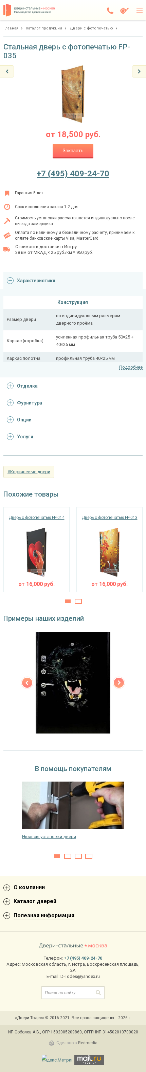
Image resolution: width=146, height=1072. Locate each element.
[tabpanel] (36, 549)
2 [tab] (78, 601)
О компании (29, 887)
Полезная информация (44, 915)
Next (119, 682)
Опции (24, 419)
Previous (27, 682)
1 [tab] (68, 601)
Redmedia (87, 1043)
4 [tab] (89, 856)
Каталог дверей (35, 901)
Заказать (73, 150)
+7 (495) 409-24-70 (73, 173)
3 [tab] (78, 856)
